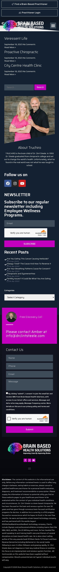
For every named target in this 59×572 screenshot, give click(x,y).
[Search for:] (19, 87)
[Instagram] (15, 183)
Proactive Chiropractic (21, 52)
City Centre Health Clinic (23, 65)
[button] (53, 26)
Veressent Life (15, 38)
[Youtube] (22, 183)
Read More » (10, 47)
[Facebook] (7, 183)
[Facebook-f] (25, 460)
